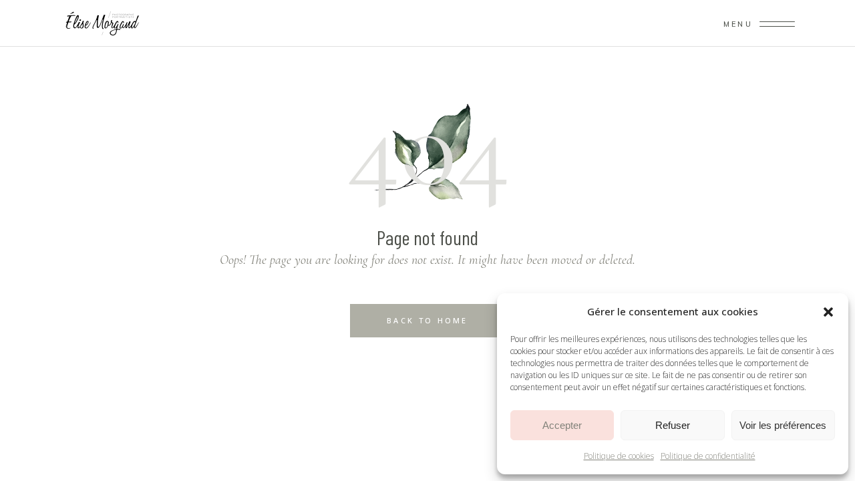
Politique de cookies (619, 456)
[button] (828, 312)
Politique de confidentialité (708, 456)
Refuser (672, 425)
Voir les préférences (782, 425)
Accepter (562, 425)
